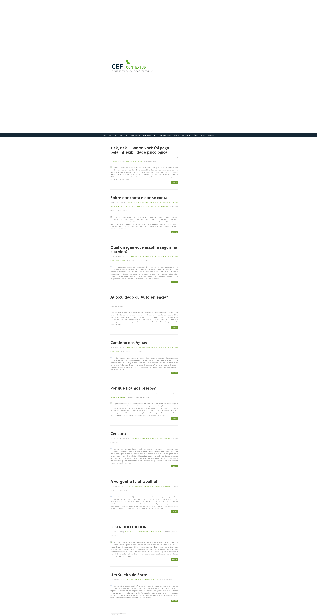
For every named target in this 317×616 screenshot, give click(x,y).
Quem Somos (186, 135)
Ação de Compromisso (142, 157)
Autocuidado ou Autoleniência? (139, 297)
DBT (121, 135)
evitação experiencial (169, 157)
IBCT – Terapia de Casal (132, 135)
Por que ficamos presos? (133, 388)
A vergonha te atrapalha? (134, 481)
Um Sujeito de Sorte (128, 574)
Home (104, 135)
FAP (116, 135)
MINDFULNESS (147, 135)
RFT (155, 135)
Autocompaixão (165, 202)
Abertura (130, 157)
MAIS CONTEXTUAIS (165, 135)
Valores (139, 161)
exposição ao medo (116, 161)
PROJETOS (176, 135)
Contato (211, 135)
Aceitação (154, 157)
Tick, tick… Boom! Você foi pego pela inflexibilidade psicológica (139, 150)
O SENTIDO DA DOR (128, 526)
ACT (110, 135)
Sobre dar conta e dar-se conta (138, 197)
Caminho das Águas (128, 342)
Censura (118, 433)
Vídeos (195, 135)
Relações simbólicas (159, 438)
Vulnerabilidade (164, 206)
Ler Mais (174, 182)
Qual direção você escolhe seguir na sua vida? (143, 249)
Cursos (203, 135)
